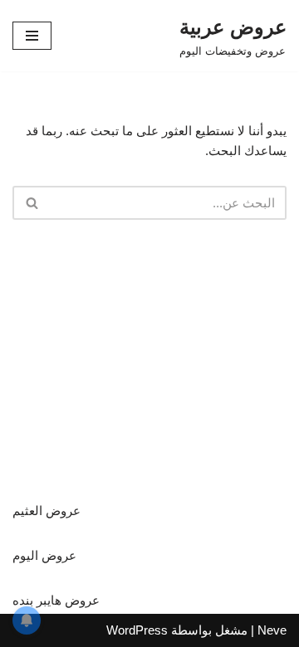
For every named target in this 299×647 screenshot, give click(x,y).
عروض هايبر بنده (56, 600)
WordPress (137, 630)
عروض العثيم (46, 510)
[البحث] (31, 203)
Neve (272, 630)
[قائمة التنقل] (31, 36)
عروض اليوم (44, 555)
